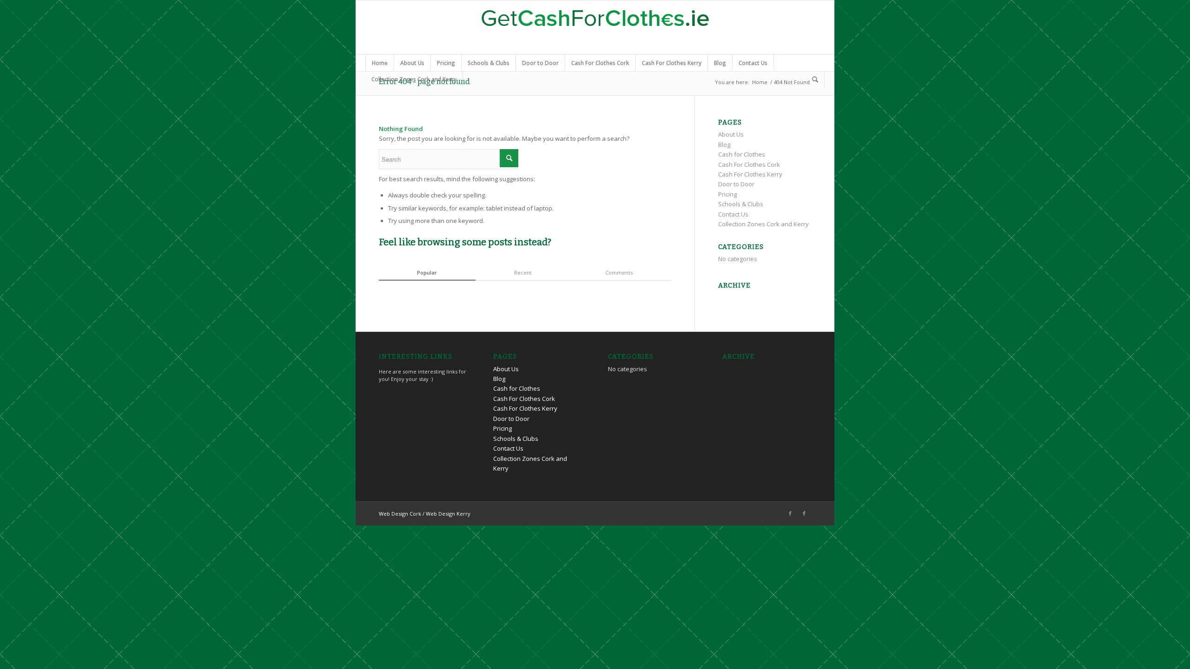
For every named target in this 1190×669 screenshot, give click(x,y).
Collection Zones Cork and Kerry (413, 79)
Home (380, 63)
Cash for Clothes (741, 154)
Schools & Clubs (488, 63)
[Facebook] (790, 513)
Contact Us (753, 63)
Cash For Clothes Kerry (671, 63)
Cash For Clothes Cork (600, 63)
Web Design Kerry (448, 513)
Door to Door (540, 63)
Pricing (446, 63)
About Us (412, 63)
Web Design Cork (400, 513)
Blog (720, 63)
